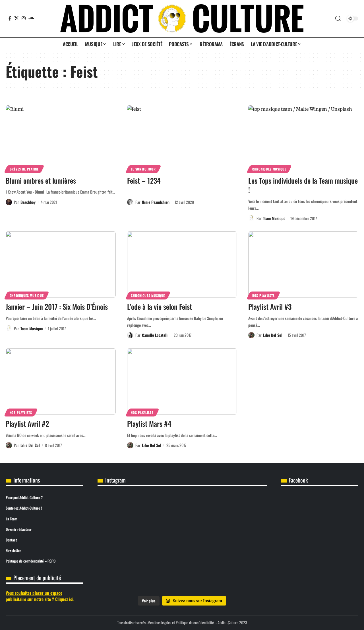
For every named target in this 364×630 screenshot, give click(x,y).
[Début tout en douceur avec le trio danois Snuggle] (239, 543)
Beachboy (28, 202)
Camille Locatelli (155, 335)
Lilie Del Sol (272, 335)
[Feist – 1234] (182, 138)
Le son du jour (143, 169)
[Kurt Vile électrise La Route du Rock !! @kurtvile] (239, 511)
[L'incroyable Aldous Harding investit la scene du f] (182, 543)
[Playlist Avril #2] (61, 381)
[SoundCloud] (31, 18)
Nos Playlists (263, 295)
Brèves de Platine (24, 169)
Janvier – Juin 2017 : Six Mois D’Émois (57, 306)
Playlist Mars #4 (149, 423)
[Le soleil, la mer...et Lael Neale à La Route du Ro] (125, 575)
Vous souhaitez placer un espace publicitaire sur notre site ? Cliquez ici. (40, 596)
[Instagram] (23, 18)
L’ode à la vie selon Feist (159, 306)
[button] (338, 18)
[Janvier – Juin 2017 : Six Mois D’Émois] (61, 264)
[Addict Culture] (181, 18)
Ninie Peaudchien (155, 202)
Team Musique (274, 218)
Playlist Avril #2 (27, 423)
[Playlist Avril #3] (303, 264)
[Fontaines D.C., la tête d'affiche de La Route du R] (182, 511)
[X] (16, 18)
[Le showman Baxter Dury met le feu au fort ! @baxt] (239, 575)
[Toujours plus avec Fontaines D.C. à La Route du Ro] (125, 511)
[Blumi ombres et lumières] (61, 138)
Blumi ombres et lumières (41, 180)
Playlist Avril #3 (269, 306)
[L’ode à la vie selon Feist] (182, 264)
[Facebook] (10, 18)
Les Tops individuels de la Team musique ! (303, 185)
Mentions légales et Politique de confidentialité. (181, 622)
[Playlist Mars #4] (182, 381)
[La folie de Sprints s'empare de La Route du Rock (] (182, 575)
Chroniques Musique (269, 169)
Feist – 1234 (144, 180)
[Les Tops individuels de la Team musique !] (303, 138)
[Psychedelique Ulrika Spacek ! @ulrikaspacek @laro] (125, 543)
